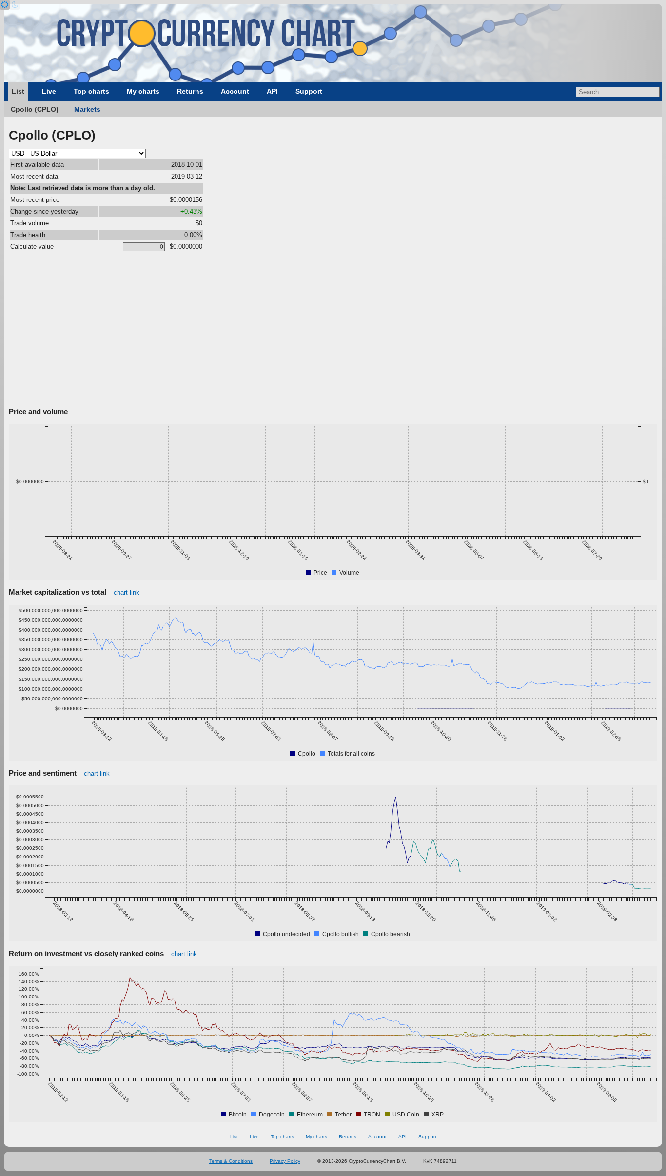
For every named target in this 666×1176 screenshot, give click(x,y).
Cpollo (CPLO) (35, 109)
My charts (143, 91)
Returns (190, 91)
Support (308, 91)
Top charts (91, 91)
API (272, 91)
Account (235, 91)
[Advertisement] (333, 331)
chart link (126, 592)
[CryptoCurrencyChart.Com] (333, 43)
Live (49, 91)
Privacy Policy (285, 1161)
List (18, 91)
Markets (87, 109)
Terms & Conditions (231, 1161)
